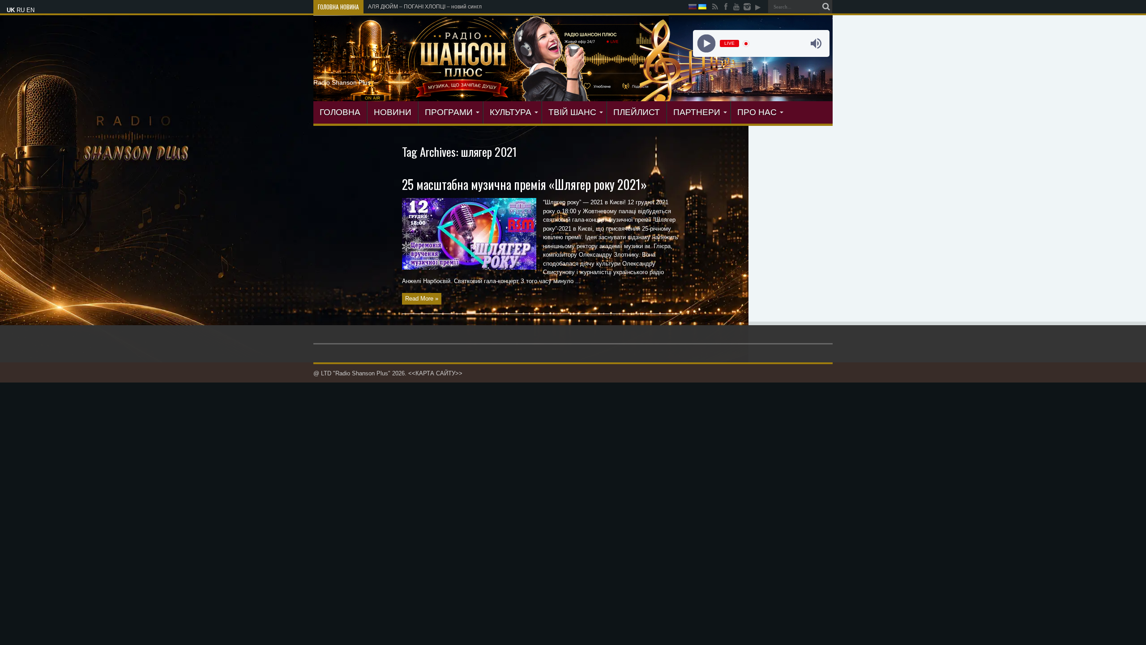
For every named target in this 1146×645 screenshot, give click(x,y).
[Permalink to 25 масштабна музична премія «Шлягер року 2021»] (469, 267)
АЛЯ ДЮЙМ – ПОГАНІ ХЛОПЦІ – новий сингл (425, 7)
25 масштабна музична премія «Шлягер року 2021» (524, 184)
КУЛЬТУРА (510, 112)
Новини (392, 112)
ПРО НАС (757, 112)
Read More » (421, 298)
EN (30, 10)
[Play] (706, 43)
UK (11, 10)
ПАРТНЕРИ (696, 112)
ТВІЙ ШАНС (572, 112)
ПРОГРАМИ (449, 112)
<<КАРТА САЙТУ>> (435, 373)
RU (21, 10)
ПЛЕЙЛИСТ (636, 112)
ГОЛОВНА (340, 112)
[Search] (826, 6)
